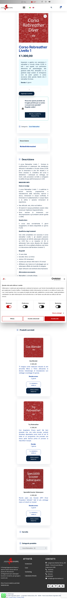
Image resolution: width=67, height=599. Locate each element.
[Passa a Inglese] (33, 7)
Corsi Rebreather (34, 126)
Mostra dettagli (57, 313)
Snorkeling (28, 572)
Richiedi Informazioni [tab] (28, 146)
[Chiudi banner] (64, 279)
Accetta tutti (54, 318)
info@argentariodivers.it (55, 578)
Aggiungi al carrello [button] (34, 384)
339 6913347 (49, 576)
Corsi (26, 568)
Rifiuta (12, 318)
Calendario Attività (30, 576)
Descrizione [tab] (24, 141)
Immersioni (28, 564)
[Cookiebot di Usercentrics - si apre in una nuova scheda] (53, 279)
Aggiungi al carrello (26, 93)
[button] (51, 7)
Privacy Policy (20, 597)
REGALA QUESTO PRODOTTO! (35, 115)
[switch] (25, 306)
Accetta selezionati (33, 318)
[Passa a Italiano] (30, 7)
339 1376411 (49, 572)
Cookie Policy (12, 597)
